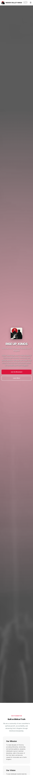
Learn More (16, 378)
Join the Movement (16, 372)
